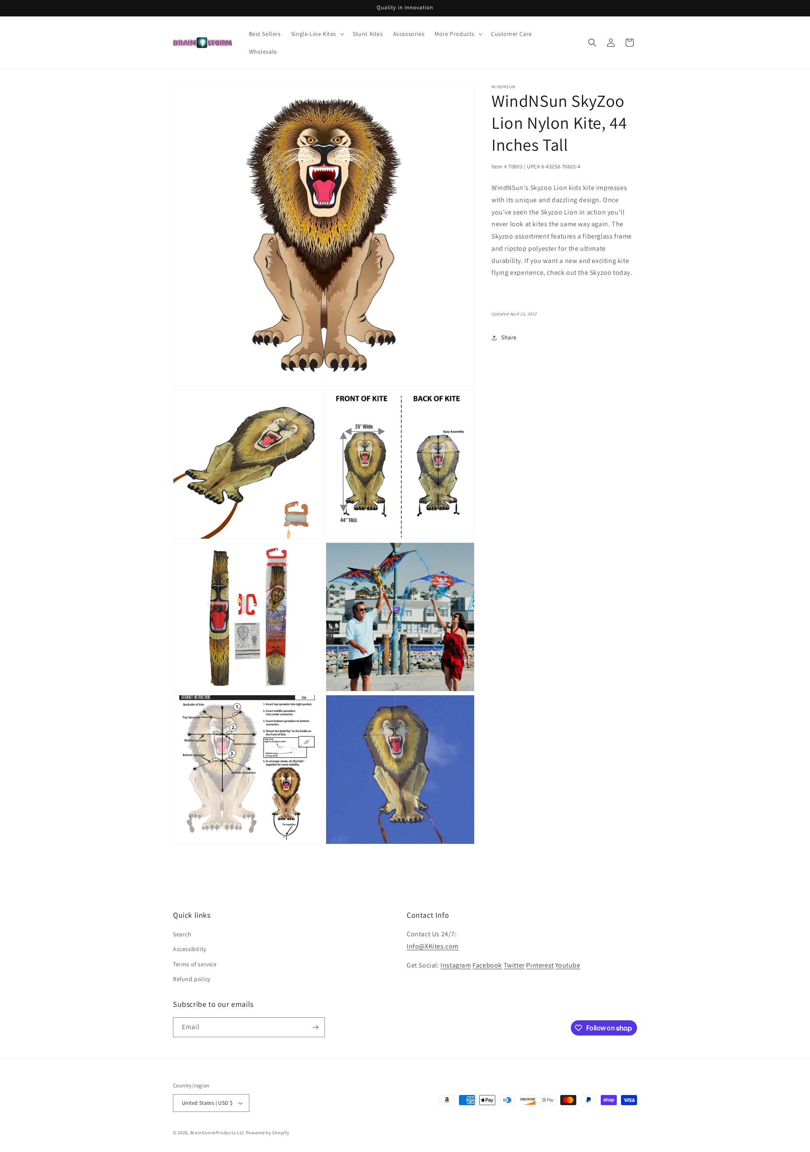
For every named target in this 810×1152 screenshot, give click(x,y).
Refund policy (192, 979)
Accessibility (189, 949)
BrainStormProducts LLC (217, 1133)
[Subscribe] (315, 1027)
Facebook (487, 965)
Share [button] (509, 338)
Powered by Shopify (267, 1133)
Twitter (514, 965)
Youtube (567, 965)
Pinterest (540, 965)
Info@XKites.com (433, 946)
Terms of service (195, 964)
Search (182, 934)
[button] (317, 34)
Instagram (455, 965)
